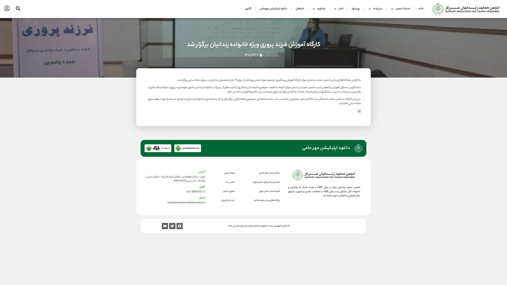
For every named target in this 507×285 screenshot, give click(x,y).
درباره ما (377, 9)
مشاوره (321, 9)
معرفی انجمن (229, 191)
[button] (18, 8)
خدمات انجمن (403, 9)
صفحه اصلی (229, 173)
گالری (248, 9)
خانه (421, 9)
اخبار (341, 9)
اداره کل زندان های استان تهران (266, 182)
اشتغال (300, 9)
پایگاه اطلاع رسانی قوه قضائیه (267, 200)
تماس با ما (230, 182)
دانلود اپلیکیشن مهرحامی (273, 9)
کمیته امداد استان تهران (269, 191)
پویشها (356, 9)
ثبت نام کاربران (228, 200)
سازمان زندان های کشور (269, 173)
